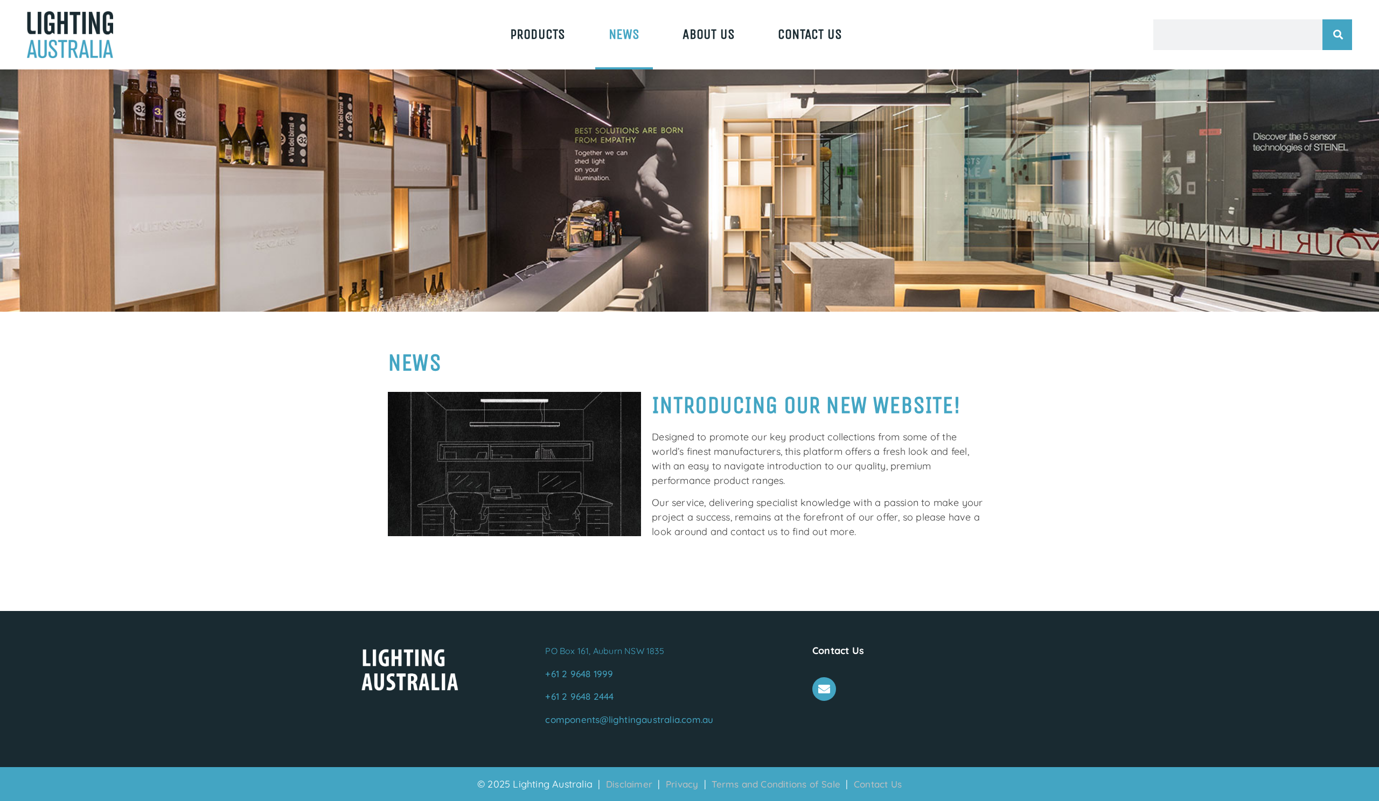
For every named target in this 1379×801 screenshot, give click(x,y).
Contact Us (810, 34)
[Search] (1337, 34)
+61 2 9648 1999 (579, 673)
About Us (708, 34)
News (624, 34)
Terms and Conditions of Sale (776, 784)
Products (538, 34)
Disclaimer (630, 784)
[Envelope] (824, 689)
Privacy (683, 784)
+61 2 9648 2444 (579, 696)
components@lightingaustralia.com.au (629, 719)
